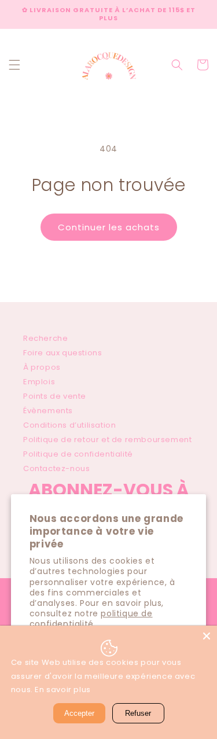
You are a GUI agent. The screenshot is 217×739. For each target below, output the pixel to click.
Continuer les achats (109, 227)
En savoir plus (62, 689)
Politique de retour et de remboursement (107, 439)
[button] (14, 65)
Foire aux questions (62, 352)
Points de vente (54, 396)
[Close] (206, 636)
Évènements (48, 410)
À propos (42, 367)
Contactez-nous (56, 468)
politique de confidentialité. (91, 619)
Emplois (39, 381)
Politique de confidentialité (78, 453)
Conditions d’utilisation (69, 425)
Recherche (45, 338)
